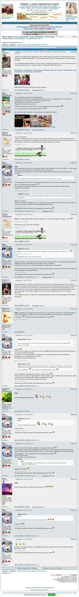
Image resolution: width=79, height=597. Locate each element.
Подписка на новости (25, 7)
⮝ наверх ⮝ (5, 90)
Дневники (54, 5)
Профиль (30, 10)
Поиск (24, 8)
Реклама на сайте (37, 7)
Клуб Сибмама (42, 5)
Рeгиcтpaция (54, 8)
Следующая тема (71, 47)
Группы (40, 8)
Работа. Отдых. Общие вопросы (32, 44)
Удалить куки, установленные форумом (33, 587)
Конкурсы (46, 8)
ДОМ (49, 5)
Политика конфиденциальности (48, 587)
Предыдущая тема (60, 47)
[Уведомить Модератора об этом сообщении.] (76, 51)
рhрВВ (36, 589)
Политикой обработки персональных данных (35, 594)
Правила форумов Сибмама (39, 12)
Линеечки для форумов (50, 7)
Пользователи (32, 8)
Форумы (19, 44)
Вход (50, 10)
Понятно (52, 594)
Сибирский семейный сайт (29, 5)
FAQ (59, 7)
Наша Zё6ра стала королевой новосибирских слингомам (28, 37)
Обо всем (44, 44)
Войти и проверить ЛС (41, 10)
